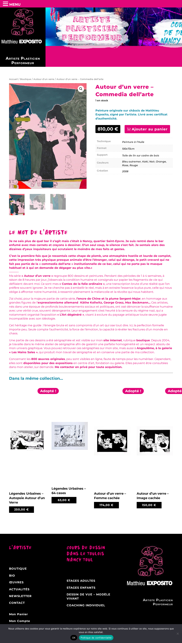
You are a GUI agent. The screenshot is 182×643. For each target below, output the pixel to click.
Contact (17, 603)
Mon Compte (19, 621)
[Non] (177, 633)
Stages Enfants (81, 587)
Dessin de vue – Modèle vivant (88, 596)
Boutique (25, 79)
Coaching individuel (86, 605)
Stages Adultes (81, 580)
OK (74, 637)
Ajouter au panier (150, 129)
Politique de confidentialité (96, 637)
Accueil (13, 79)
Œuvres (16, 582)
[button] (81, 89)
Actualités (19, 589)
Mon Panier (18, 614)
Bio (12, 575)
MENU (15, 4)
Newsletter (20, 596)
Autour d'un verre (43, 79)
